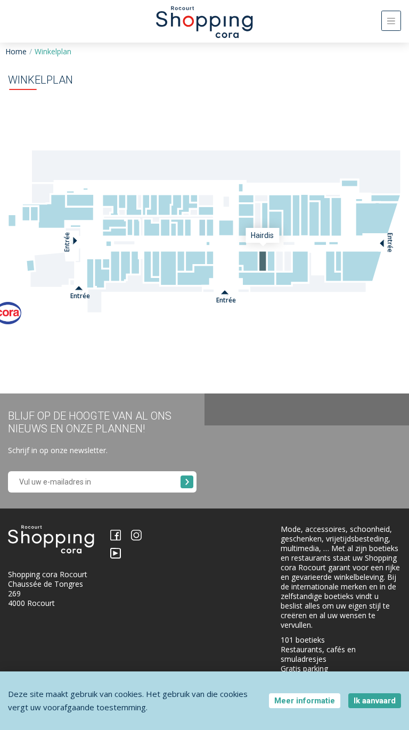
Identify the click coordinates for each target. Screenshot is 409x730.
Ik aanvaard (375, 701)
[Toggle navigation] (391, 21)
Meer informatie (304, 701)
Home (16, 51)
